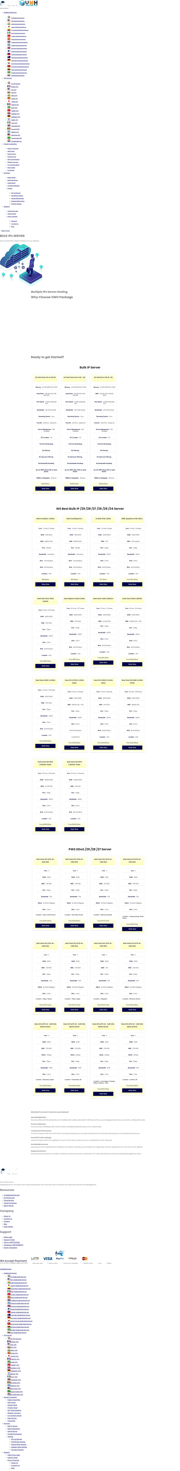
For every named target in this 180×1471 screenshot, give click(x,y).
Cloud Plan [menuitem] (11, 1421)
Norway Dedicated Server (19, 48)
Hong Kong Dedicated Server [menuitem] (21, 1324)
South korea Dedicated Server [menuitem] (21, 1321)
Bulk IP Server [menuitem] (12, 1426)
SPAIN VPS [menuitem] (14, 1353)
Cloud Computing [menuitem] (10, 1397)
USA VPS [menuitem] (13, 1345)
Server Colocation (10, 1248)
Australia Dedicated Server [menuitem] (20, 1315)
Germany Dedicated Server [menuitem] (20, 1318)
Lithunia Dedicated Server (19, 70)
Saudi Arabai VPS (16, 138)
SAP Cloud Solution (13, 159)
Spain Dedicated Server (18, 39)
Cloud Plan (11, 170)
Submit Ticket (12, 214)
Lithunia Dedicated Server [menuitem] (19, 1327)
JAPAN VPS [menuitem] (14, 1356)
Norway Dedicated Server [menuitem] (19, 1306)
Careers (7, 1221)
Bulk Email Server (13, 180)
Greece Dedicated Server (19, 45)
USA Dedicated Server (18, 21)
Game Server (11, 183)
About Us (14, 221)
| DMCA (109, 1263)
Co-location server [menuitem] (15, 1416)
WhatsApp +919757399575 (13, 1245)
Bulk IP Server (12, 177)
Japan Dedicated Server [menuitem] (19, 1286)
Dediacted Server (10, 12)
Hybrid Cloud (12, 154)
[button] (4, 8)
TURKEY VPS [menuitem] (14, 1365)
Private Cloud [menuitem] (12, 1408)
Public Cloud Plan (13, 148)
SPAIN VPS (14, 99)
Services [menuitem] (7, 1423)
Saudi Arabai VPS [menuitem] (16, 1392)
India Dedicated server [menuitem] (18, 1283)
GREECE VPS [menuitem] (14, 1386)
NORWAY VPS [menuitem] (15, 1368)
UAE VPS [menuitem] (13, 1347)
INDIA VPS (14, 96)
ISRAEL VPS (14, 120)
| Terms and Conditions (70, 1263)
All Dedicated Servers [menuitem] (18, 1277)
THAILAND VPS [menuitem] (15, 1380)
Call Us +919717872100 (12, 1242)
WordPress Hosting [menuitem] (18, 1442)
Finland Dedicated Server (19, 51)
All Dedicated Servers (17, 18)
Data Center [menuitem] (12, 1418)
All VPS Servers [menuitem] (15, 1339)
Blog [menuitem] (12, 1468)
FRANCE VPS (15, 105)
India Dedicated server (18, 24)
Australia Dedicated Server (19, 58)
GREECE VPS (15, 132)
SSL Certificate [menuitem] (16, 1439)
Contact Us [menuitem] (15, 1465)
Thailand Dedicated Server (19, 42)
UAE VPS (13, 93)
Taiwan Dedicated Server (19, 54)
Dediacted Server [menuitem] (10, 1273)
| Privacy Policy (53, 1263)
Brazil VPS (14, 108)
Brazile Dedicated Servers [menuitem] (19, 1330)
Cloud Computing (10, 144)
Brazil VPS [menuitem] (13, 1362)
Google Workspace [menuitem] (15, 1434)
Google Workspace (14, 186)
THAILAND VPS (15, 126)
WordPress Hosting (17, 196)
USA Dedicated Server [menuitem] (18, 1280)
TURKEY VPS (14, 111)
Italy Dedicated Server (18, 33)
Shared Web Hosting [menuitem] (18, 1444)
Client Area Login (13, 211)
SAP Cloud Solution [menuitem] (14, 1410)
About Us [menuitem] (14, 1463)
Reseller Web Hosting (17, 201)
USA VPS (13, 90)
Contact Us (14, 224)
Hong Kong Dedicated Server (20, 67)
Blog (12, 226)
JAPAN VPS (14, 102)
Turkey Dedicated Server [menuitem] (19, 1295)
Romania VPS (15, 129)
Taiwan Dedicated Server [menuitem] (19, 1312)
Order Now (45, 488)
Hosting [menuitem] (10, 1437)
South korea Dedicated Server (20, 64)
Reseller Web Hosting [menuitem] (19, 1447)
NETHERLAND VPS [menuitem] (16, 1395)
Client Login (8, 1237)
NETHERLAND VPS (16, 141)
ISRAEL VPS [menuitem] (14, 1374)
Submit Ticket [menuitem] (13, 1458)
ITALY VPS (14, 123)
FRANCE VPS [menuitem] (14, 1359)
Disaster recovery (13, 162)
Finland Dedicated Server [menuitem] (19, 1309)
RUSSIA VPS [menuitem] (14, 1342)
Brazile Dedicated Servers (19, 73)
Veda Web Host (37, 1263)
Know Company (12, 216)
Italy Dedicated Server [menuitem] (18, 1292)
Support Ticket (9, 1240)
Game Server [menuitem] (12, 1431)
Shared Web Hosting (17, 198)
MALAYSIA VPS (15, 135)
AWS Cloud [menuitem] (11, 1402)
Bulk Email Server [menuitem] (14, 1429)
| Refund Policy (88, 1263)
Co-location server (13, 165)
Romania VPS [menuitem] (15, 1383)
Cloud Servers (9, 1200)
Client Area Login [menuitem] (14, 1455)
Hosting (10, 188)
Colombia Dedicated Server (19, 30)
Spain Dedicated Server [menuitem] (19, 1297)
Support (7, 206)
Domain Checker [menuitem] (17, 1450)
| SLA (99, 1263)
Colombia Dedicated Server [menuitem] (20, 1289)
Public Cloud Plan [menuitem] (14, 1400)
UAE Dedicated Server (17, 75)
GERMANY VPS (15, 117)
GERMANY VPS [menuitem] (15, 1371)
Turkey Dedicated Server (18, 36)
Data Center (11, 168)
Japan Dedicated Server (18, 27)
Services (7, 173)
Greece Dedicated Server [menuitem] (19, 1303)
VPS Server (8, 78)
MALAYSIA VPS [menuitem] (15, 1389)
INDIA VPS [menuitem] (13, 1350)
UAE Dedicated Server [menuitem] (18, 1333)
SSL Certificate (15, 193)
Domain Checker (16, 204)
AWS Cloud (11, 151)
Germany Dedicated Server (19, 61)
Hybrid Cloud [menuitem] (12, 1405)
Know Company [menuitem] (13, 1460)
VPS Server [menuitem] (8, 1335)
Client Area (5, 231)
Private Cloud (12, 157)
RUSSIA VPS (14, 87)
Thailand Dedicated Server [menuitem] (20, 1300)
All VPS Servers (15, 84)
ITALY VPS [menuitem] (13, 1377)
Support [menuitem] (7, 1452)
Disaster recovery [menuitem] (14, 1413)
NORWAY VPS (15, 114)
